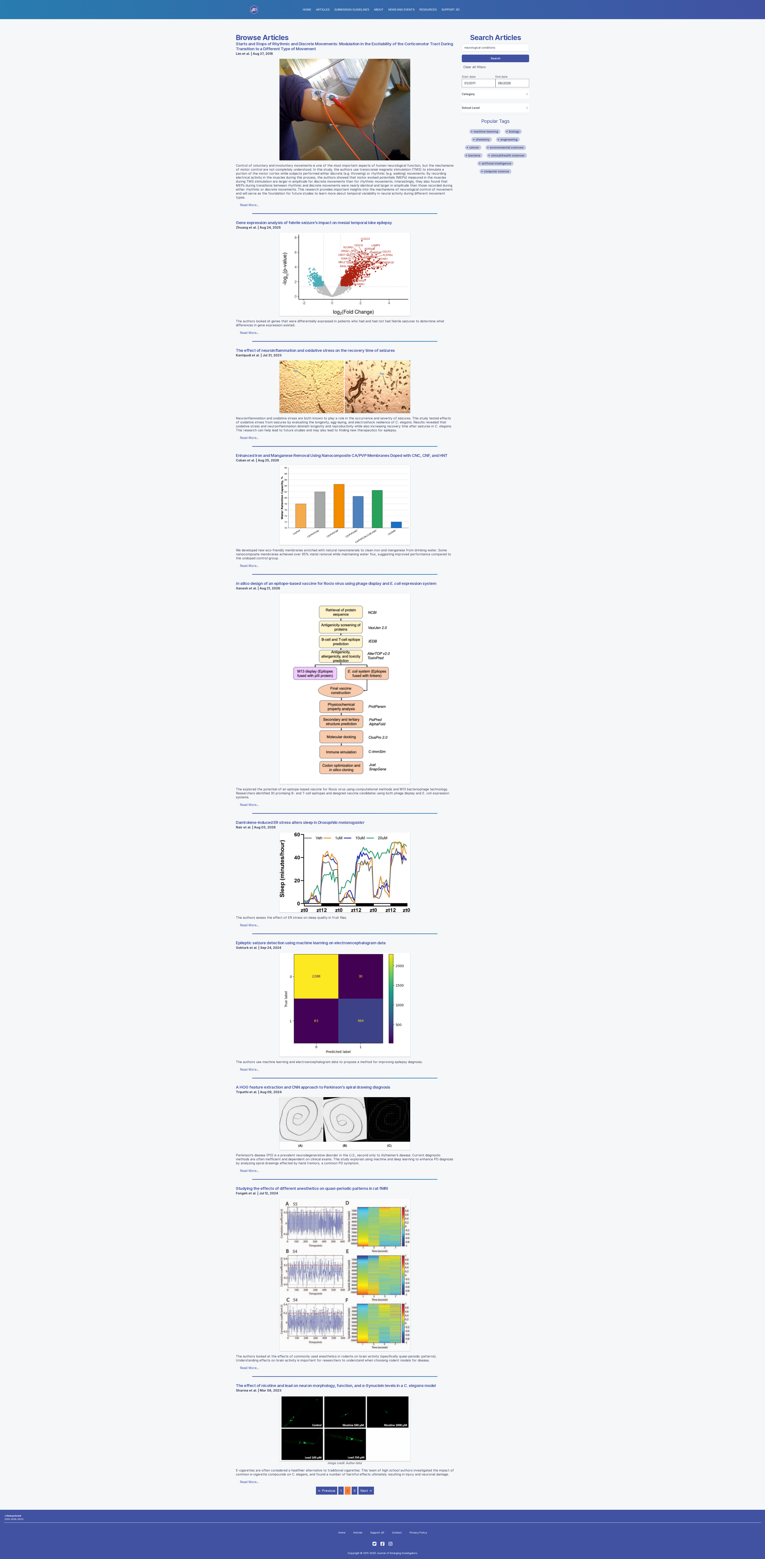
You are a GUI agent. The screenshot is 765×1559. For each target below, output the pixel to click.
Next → (366, 1491)
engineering (508, 139)
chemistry (482, 139)
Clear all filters (474, 67)
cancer (474, 147)
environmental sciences (507, 147)
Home (307, 9)
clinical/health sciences (508, 155)
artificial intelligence (496, 163)
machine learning (486, 131)
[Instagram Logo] (390, 1543)
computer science (496, 171)
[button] (351, 9)
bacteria (474, 155)
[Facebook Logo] (382, 1543)
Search (495, 58)
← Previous (326, 1491)
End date (501, 76)
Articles (323, 9)
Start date (469, 76)
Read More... (249, 205)
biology (514, 131)
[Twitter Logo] (375, 1543)
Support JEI (377, 1532)
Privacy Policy (418, 1532)
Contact (397, 1532)
